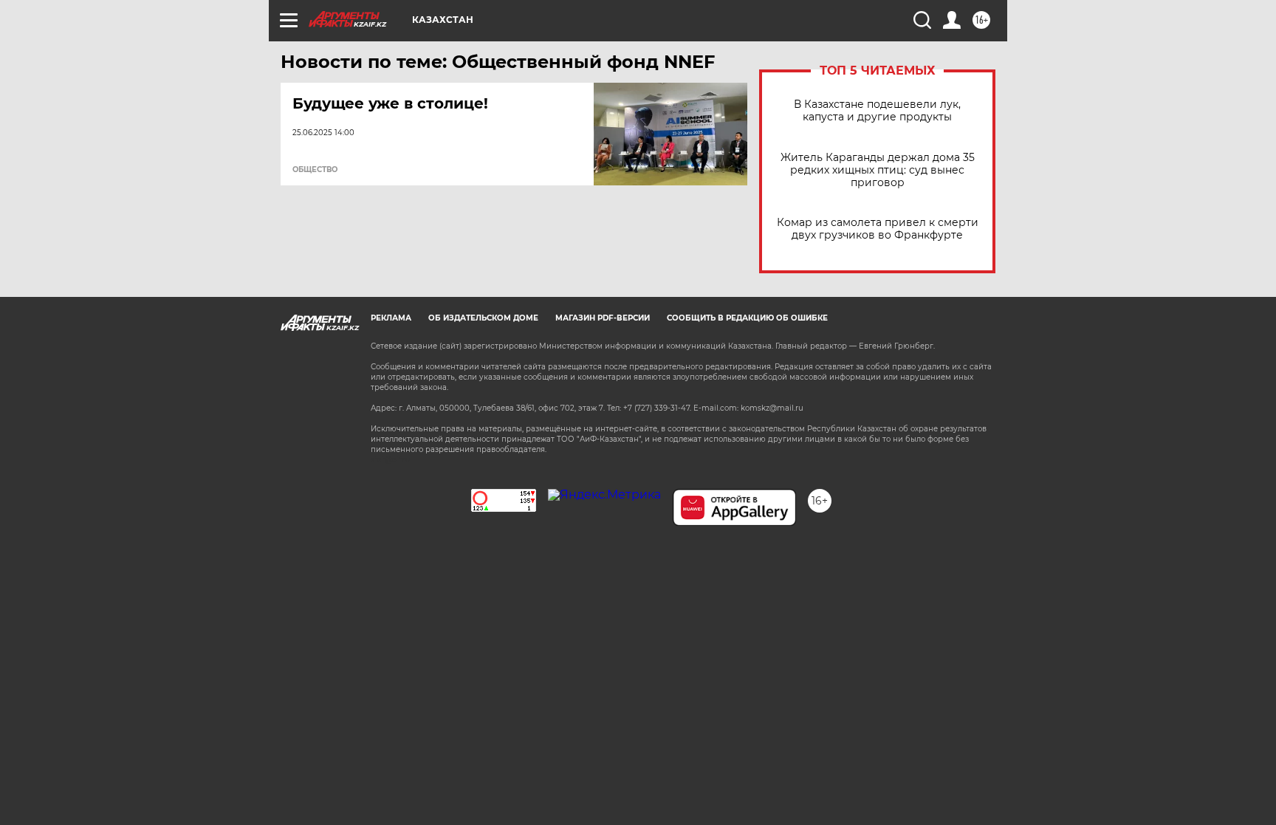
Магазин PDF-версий (602, 318)
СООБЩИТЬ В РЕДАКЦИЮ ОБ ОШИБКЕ (747, 318)
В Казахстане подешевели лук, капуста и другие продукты (877, 110)
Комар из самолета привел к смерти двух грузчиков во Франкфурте (877, 229)
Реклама (391, 318)
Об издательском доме (483, 318)
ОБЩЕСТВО (314, 170)
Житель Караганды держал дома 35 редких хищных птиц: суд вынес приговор (878, 170)
